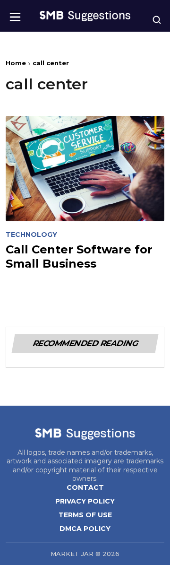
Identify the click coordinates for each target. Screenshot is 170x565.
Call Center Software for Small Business (79, 256)
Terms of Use (85, 515)
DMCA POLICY (85, 528)
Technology (31, 235)
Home (16, 63)
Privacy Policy (85, 501)
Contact (85, 487)
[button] (15, 14)
